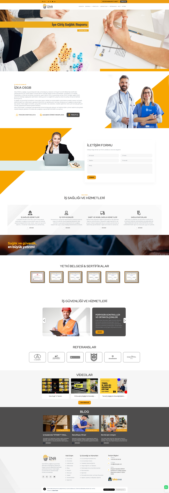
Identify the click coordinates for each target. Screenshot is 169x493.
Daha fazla (55, 490)
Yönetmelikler (70, 477)
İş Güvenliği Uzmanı (86, 461)
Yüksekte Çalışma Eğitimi (88, 463)
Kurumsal (87, 6)
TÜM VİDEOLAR (84, 402)
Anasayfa (81, 6)
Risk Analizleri (85, 470)
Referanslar (113, 6)
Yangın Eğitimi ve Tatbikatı (88, 465)
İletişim (124, 6)
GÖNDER (91, 177)
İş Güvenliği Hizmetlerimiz (88, 458)
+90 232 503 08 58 (116, 459)
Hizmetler (95, 6)
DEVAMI (31, 227)
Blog (119, 6)
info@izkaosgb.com (116, 464)
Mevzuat (69, 472)
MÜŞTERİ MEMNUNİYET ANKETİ (110, 1)
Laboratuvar (103, 6)
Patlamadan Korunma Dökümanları (90, 468)
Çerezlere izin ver (109, 489)
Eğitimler (69, 480)
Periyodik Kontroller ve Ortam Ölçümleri (92, 475)
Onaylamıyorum (120, 489)
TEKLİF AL (123, 1)
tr (42, 1)
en (44, 1)
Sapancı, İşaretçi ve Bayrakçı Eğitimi (91, 477)
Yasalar (69, 475)
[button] (125, 320)
